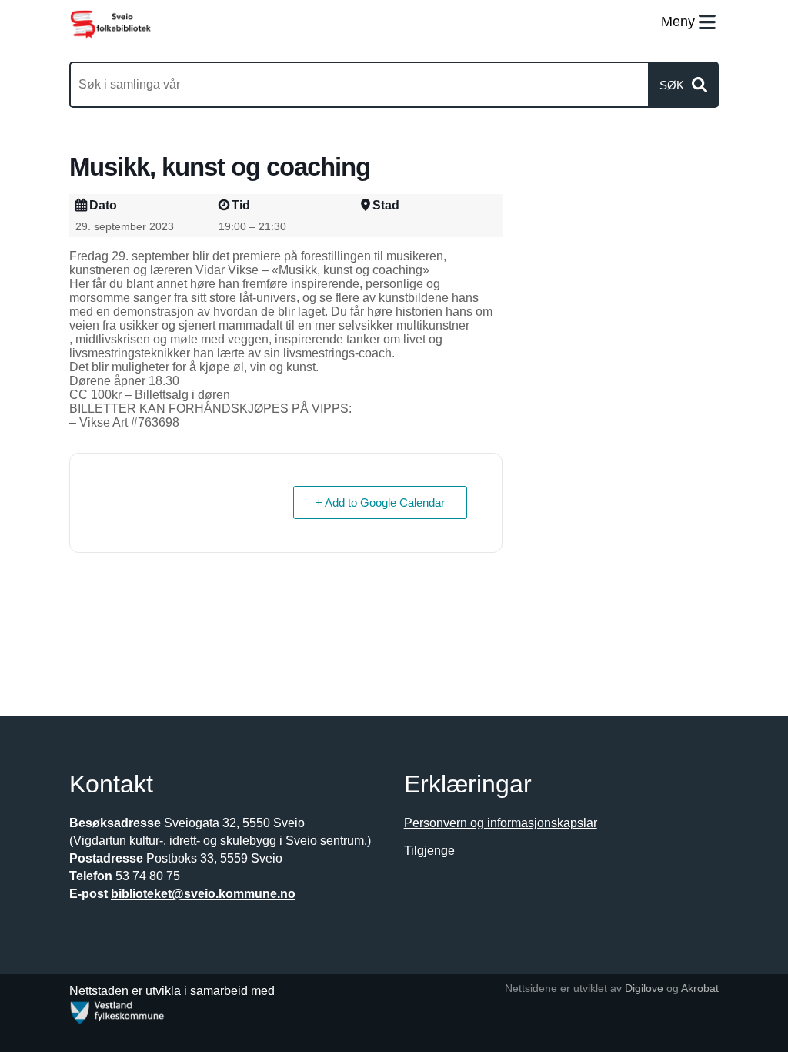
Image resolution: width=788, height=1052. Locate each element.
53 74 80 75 (147, 876)
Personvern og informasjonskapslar (500, 822)
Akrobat (700, 988)
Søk (671, 85)
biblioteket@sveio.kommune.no (203, 893)
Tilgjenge (429, 850)
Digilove (644, 988)
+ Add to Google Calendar (380, 502)
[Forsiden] (110, 23)
